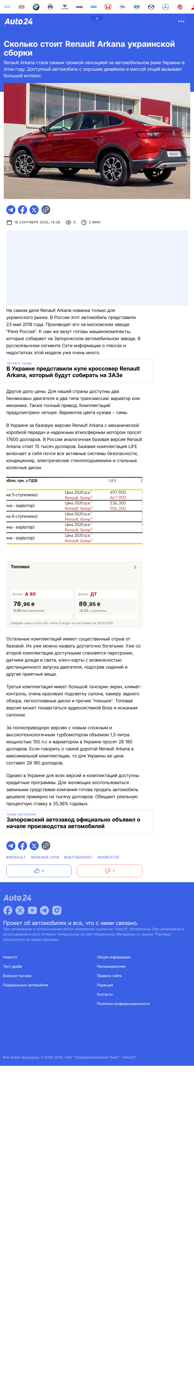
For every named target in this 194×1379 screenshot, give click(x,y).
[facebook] (22, 209)
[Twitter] (20, 910)
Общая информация (113, 957)
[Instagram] (56, 910)
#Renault (16, 857)
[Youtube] (32, 910)
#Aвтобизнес (78, 857)
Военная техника (17, 976)
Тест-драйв (12, 966)
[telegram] (10, 209)
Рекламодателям (111, 966)
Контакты (105, 994)
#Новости (108, 857)
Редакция (105, 985)
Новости (10, 957)
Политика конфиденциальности (123, 1004)
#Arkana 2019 (45, 857)
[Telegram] (44, 910)
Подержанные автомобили (25, 985)
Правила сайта (109, 976)
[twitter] (34, 209)
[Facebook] (7, 910)
